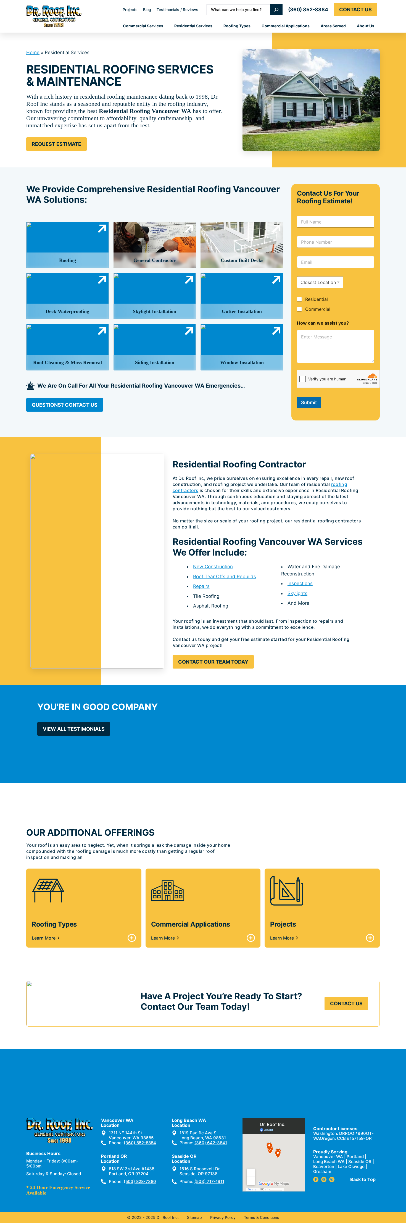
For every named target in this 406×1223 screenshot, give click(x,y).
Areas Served (333, 25)
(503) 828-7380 (140, 1181)
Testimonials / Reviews (177, 9)
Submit (309, 402)
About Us (365, 25)
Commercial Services (143, 25)
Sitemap (194, 1217)
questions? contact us (64, 405)
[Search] (276, 9)
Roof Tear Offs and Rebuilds (224, 576)
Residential (316, 299)
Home (32, 52)
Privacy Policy (223, 1217)
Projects (130, 9)
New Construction (213, 566)
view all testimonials (74, 729)
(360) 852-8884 (308, 9)
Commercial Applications (286, 25)
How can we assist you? (323, 323)
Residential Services (193, 25)
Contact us (355, 9)
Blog (147, 9)
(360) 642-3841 (210, 1142)
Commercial (317, 309)
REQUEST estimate (56, 144)
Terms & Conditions (261, 1217)
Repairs (201, 586)
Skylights (297, 593)
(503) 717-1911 (209, 1181)
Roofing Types (237, 25)
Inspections (300, 583)
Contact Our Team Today (213, 662)
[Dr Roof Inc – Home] (53, 16)
